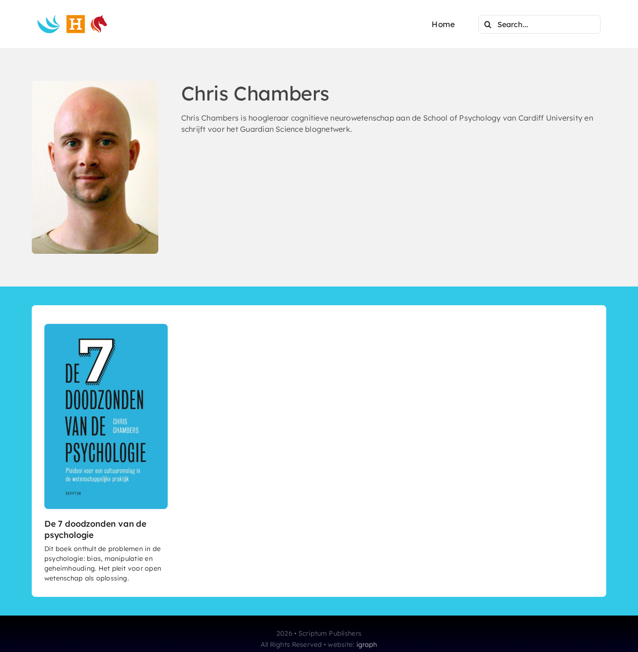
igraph (366, 644)
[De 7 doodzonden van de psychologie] (106, 327)
